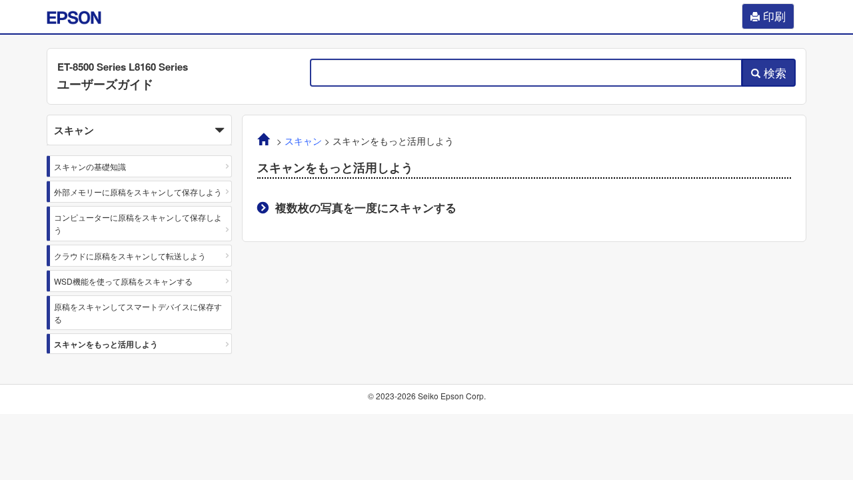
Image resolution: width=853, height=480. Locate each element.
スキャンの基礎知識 (90, 166)
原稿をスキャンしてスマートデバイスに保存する (138, 313)
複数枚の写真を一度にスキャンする (365, 207)
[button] (139, 130)
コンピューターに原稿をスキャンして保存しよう (138, 223)
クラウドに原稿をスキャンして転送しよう (130, 255)
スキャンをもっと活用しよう (106, 344)
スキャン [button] (74, 130)
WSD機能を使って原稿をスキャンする (123, 281)
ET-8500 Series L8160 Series (122, 66)
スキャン (303, 141)
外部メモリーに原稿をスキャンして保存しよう (138, 191)
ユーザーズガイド (105, 84)
